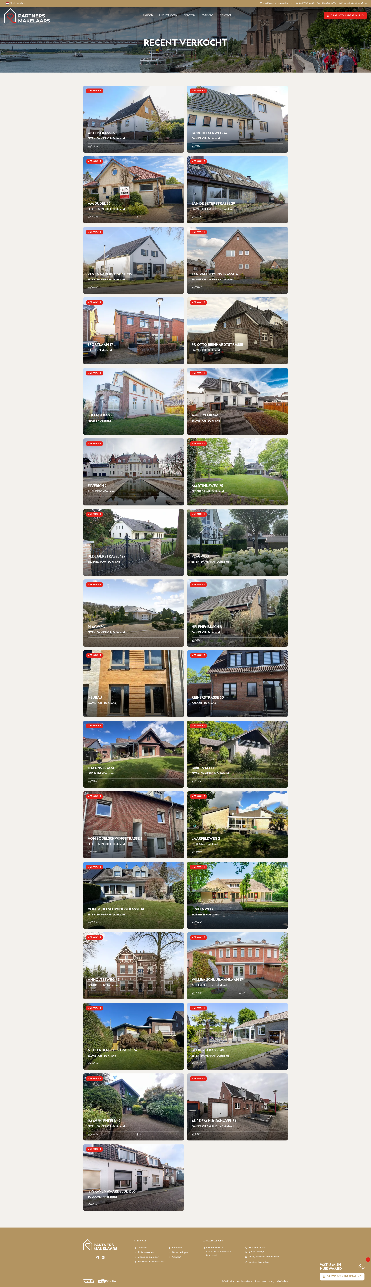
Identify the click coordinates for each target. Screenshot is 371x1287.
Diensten (189, 15)
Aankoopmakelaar (148, 1257)
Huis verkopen (168, 15)
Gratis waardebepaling (347, 15)
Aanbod (148, 15)
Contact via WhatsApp (354, 3)
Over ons (207, 15)
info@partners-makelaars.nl (277, 3)
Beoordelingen (180, 1252)
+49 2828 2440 (306, 3)
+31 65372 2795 (328, 3)
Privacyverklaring (264, 1281)
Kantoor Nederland (259, 1262)
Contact (225, 15)
